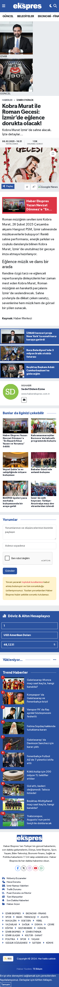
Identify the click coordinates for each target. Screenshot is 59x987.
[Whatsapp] (41, 868)
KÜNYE (49, 943)
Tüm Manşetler (15, 897)
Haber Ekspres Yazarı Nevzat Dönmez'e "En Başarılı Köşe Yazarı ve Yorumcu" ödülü (15, 441)
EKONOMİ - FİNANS (36, 913)
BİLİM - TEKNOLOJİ (25, 917)
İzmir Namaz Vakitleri (18, 886)
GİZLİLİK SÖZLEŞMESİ (16, 943)
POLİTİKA (10, 939)
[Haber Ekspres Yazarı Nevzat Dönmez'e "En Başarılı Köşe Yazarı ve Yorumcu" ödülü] (15, 425)
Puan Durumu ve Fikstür (19, 893)
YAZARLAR (11, 924)
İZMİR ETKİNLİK (25, 100)
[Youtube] (35, 868)
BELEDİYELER (25, 16)
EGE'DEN (26, 921)
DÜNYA (38, 924)
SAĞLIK (26, 924)
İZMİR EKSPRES (13, 913)
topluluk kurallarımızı (33, 582)
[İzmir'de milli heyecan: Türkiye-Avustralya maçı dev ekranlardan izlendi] (43, 488)
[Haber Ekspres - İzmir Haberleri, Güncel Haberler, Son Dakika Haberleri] (27, 6)
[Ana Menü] (3, 6)
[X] (23, 868)
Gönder (10, 570)
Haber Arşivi (13, 904)
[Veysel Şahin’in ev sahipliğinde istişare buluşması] (15, 459)
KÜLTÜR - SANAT (33, 935)
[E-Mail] (24, 400)
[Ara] (55, 6)
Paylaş (9, 186)
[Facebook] (17, 868)
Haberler (7, 100)
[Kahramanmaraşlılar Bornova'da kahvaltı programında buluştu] (43, 425)
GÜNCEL (7, 16)
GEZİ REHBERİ (25, 928)
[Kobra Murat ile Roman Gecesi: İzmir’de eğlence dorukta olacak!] (29, 165)
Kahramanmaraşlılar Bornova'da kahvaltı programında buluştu (43, 438)
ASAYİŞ (44, 917)
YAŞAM (35, 939)
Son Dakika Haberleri (18, 900)
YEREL (39, 921)
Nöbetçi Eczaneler (16, 878)
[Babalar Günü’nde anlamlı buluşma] (43, 459)
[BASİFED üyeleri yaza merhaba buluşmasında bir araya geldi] (15, 488)
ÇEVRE (51, 924)
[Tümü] (54, 659)
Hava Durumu (14, 882)
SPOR (8, 917)
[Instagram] (29, 868)
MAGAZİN (10, 921)
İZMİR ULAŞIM (12, 935)
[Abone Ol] (48, 186)
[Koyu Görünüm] (50, 6)
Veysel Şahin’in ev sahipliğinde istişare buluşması (15, 472)
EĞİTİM (9, 928)
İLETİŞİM (36, 943)
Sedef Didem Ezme (33, 389)
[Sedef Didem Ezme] (11, 391)
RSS (9, 958)
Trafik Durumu (14, 889)
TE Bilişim (37, 969)
